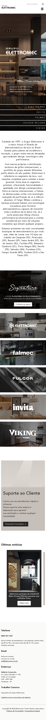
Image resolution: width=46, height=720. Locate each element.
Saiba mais (24, 603)
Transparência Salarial (32, 711)
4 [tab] (23, 305)
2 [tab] (17, 305)
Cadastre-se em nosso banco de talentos (16, 697)
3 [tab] (20, 305)
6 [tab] (29, 305)
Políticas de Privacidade (14, 711)
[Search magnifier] (42, 4)
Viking (40, 128)
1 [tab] (13, 305)
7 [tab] (33, 305)
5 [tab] (26, 305)
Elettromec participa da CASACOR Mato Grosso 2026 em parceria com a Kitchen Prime (24, 596)
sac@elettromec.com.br (9, 661)
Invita (40, 112)
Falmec (40, 117)
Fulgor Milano (34, 123)
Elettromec (36, 107)
